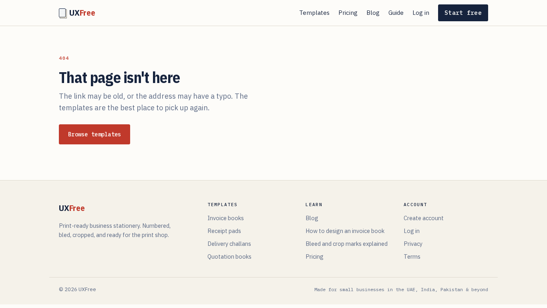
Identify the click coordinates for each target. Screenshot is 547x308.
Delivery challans (229, 243)
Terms (412, 256)
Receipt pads (224, 231)
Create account (424, 218)
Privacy (413, 243)
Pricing (348, 12)
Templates (314, 12)
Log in (420, 12)
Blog (373, 12)
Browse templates (94, 134)
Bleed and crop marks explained (347, 243)
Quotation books (229, 256)
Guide (396, 12)
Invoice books (225, 218)
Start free (463, 12)
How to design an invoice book (345, 231)
